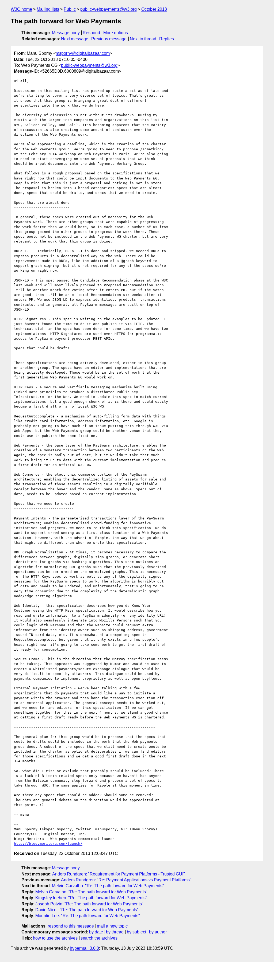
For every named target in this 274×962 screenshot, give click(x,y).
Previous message (109, 39)
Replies (166, 39)
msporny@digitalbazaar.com (83, 53)
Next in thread (143, 39)
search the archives (99, 938)
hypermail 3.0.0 (84, 948)
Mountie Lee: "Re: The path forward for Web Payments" (87, 915)
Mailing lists (48, 9)
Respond (91, 32)
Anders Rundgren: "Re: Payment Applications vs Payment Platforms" (126, 880)
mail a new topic (112, 926)
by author (158, 932)
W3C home (21, 9)
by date (96, 932)
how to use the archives (55, 938)
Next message (74, 39)
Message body (66, 32)
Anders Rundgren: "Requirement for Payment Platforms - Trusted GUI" (118, 874)
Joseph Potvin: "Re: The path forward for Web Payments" (89, 904)
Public (70, 9)
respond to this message (71, 926)
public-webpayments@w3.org (108, 9)
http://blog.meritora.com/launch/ (48, 844)
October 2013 (154, 9)
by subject (136, 932)
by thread (115, 932)
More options (115, 32)
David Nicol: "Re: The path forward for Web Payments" (87, 910)
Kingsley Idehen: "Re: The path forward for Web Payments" (91, 897)
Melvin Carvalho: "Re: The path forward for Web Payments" (108, 885)
